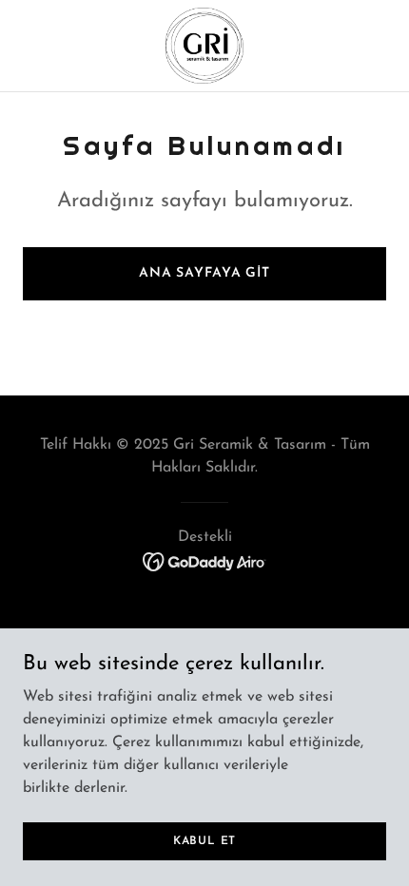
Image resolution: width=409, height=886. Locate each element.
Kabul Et (204, 840)
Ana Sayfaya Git (204, 273)
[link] (204, 46)
